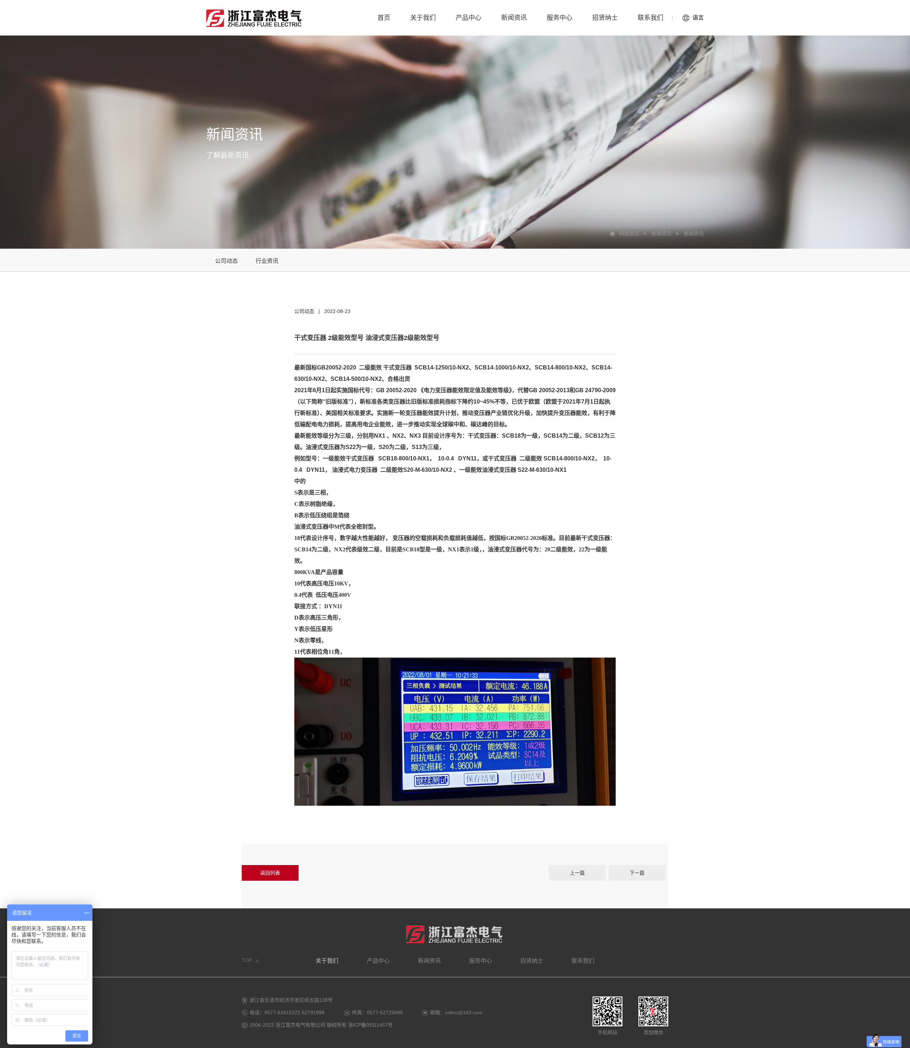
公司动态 (226, 261)
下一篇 (637, 873)
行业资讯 (267, 261)
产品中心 (468, 17)
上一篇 (577, 873)
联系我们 (650, 17)
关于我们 (423, 17)
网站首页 (629, 233)
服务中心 (559, 17)
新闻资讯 (514, 17)
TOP (247, 960)
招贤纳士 (605, 17)
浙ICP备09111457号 (371, 1025)
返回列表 (270, 873)
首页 (384, 17)
